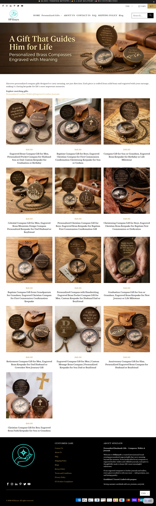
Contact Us (59, 448)
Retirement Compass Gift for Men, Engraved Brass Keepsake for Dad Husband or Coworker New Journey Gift (29, 364)
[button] (52, 16)
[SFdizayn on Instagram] (7, 6)
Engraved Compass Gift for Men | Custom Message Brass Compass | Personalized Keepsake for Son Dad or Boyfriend (78, 364)
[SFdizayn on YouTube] (22, 6)
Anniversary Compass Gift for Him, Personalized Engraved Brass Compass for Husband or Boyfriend (126, 364)
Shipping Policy (61, 461)
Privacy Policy (60, 477)
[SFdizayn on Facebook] (3, 6)
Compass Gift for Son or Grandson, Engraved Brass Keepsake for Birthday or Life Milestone (127, 157)
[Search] (150, 15)
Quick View (29, 137)
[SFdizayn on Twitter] (18, 6)
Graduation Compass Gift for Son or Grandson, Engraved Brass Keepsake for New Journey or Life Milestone (127, 295)
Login (143, 6)
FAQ (56, 456)
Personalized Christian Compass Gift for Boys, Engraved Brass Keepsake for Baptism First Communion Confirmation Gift (78, 226)
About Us (58, 452)
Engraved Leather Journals (47, 94)
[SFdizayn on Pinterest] (14, 6)
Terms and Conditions (63, 473)
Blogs (57, 465)
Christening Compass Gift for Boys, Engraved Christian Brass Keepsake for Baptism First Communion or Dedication (127, 226)
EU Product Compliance (64, 482)
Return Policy (60, 469)
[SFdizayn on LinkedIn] (11, 6)
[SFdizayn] (13, 15)
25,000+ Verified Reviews (55, 1)
